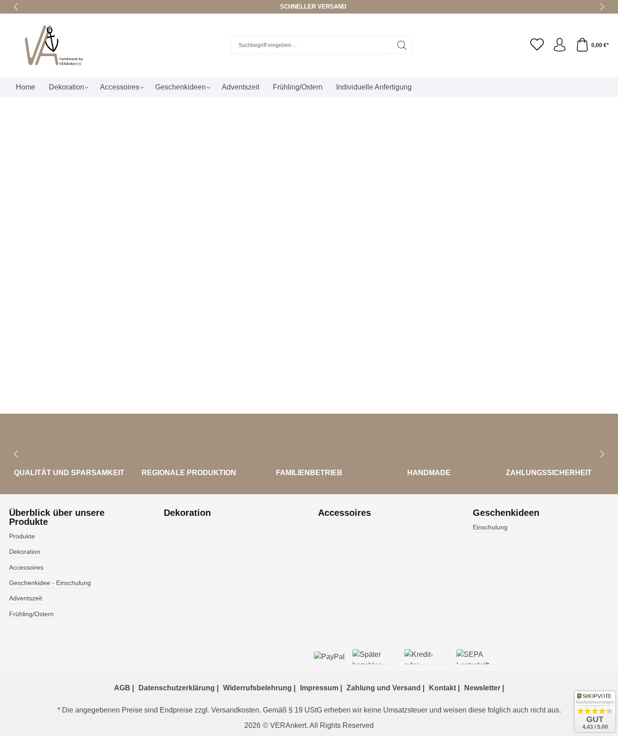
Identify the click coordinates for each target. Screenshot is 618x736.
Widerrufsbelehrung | (259, 688)
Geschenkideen (506, 512)
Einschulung (490, 527)
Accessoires (26, 567)
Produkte (22, 536)
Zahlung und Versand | (385, 688)
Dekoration (24, 551)
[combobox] (311, 45)
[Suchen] (402, 45)
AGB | (124, 688)
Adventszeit (25, 598)
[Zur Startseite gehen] (65, 45)
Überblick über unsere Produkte (57, 517)
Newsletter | (484, 688)
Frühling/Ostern (31, 614)
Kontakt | (444, 688)
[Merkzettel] (537, 45)
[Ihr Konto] (559, 45)
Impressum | (321, 688)
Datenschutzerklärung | (178, 688)
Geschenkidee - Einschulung (50, 582)
